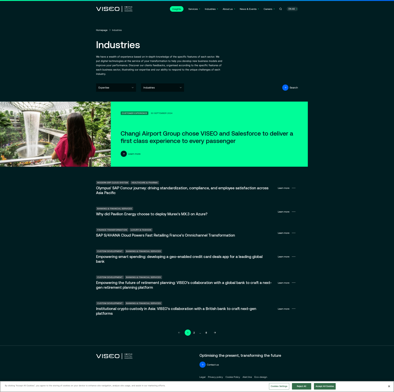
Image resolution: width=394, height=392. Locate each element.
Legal (202, 376)
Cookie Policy (232, 376)
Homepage (101, 30)
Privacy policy (215, 376)
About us (228, 8)
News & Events (248, 8)
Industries (210, 8)
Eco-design (260, 376)
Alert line (247, 376)
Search (294, 87)
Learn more (134, 153)
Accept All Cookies (325, 386)
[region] (197, 386)
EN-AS (292, 9)
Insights (176, 8)
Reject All (301, 386)
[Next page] (215, 333)
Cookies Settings (279, 386)
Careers (268, 8)
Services (193, 8)
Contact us (213, 364)
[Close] (389, 386)
